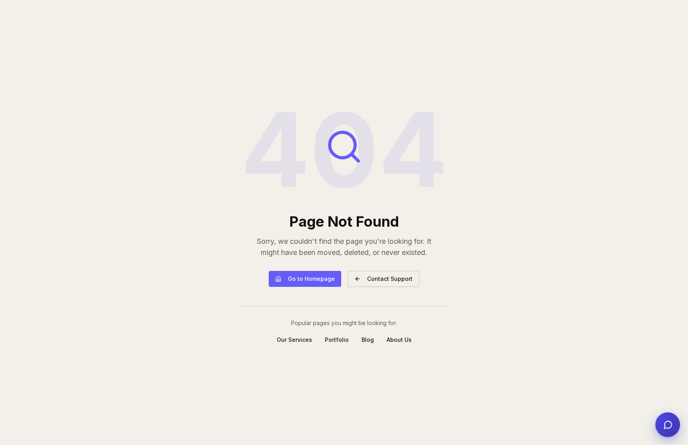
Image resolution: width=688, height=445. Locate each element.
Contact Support (389, 278)
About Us (399, 339)
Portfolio (337, 339)
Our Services (294, 339)
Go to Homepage (311, 278)
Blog (368, 339)
